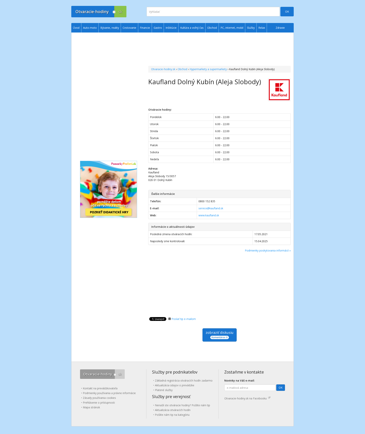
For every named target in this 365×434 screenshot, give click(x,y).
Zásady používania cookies (99, 398)
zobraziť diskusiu (219, 334)
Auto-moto (90, 27)
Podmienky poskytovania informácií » (268, 250)
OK (287, 11)
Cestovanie (129, 27)
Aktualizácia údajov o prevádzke (174, 385)
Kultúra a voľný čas (192, 27)
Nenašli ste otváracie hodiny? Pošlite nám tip (182, 405)
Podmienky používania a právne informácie (109, 393)
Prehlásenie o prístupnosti (99, 402)
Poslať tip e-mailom (184, 319)
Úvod (76, 27)
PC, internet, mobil (232, 27)
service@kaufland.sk (210, 208)
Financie (145, 27)
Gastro (158, 27)
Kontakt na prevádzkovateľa (100, 388)
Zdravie (280, 27)
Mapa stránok (91, 407)
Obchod (182, 69)
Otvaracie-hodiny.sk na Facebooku (246, 398)
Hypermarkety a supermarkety (208, 69)
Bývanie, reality (109, 27)
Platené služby (164, 390)
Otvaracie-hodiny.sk (163, 69)
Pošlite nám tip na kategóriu (172, 415)
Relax (261, 27)
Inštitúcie (171, 27)
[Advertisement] (219, 49)
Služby (251, 27)
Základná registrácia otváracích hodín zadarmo (184, 380)
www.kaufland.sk (208, 215)
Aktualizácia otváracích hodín (172, 410)
